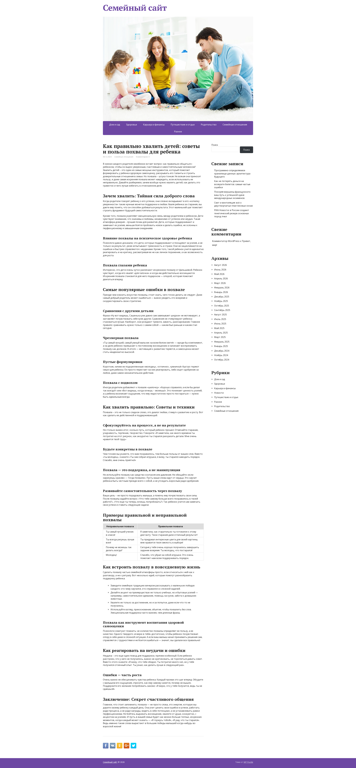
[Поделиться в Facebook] (105, 745)
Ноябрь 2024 (221, 355)
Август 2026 (220, 265)
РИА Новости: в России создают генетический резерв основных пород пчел (231, 213)
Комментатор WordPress (225, 241)
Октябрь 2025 (221, 305)
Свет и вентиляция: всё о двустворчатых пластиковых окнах (233, 204)
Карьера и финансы (154, 124)
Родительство (209, 124)
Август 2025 (220, 314)
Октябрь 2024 (221, 359)
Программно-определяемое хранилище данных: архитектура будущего (232, 173)
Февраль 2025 (221, 341)
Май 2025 (219, 328)
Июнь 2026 (220, 269)
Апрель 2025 (221, 332)
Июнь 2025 (220, 323)
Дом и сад (114, 124)
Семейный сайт (135, 7)
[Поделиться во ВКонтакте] (112, 745)
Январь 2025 (221, 346)
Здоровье (131, 124)
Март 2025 (220, 337)
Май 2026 (219, 274)
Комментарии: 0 (142, 157)
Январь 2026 (221, 292)
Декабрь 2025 (221, 296)
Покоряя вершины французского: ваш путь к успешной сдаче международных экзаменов (232, 195)
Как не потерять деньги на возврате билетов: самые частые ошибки (232, 184)
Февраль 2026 (221, 287)
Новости (219, 392)
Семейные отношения (235, 124)
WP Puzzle (248, 762)
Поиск (214, 144)
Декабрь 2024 (221, 350)
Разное (178, 131)
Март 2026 (220, 283)
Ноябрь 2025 (221, 301)
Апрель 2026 (221, 278)
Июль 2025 (220, 319)
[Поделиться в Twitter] (133, 745)
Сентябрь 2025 (222, 310)
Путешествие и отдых (183, 124)
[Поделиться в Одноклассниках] (119, 745)
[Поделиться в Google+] (126, 745)
